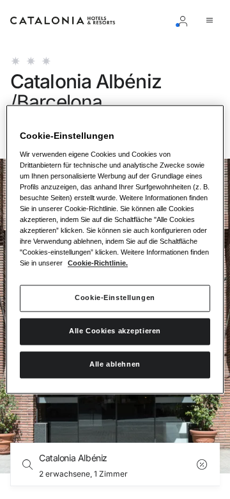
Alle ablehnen (114, 364)
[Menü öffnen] (212, 20)
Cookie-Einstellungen (115, 298)
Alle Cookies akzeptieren (115, 331)
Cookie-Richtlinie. (98, 263)
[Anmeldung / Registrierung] (185, 20)
